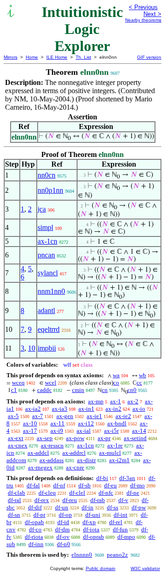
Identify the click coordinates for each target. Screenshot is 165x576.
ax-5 (13, 416)
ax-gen (64, 416)
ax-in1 (86, 408)
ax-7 (37, 416)
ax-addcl (38, 452)
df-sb (84, 485)
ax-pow (75, 438)
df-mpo (126, 536)
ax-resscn (52, 445)
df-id (63, 522)
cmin (78, 389)
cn (105, 389)
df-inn (36, 544)
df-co (35, 529)
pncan (46, 255)
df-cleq (47, 492)
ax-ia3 (59, 408)
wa (116, 375)
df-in (88, 507)
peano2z (117, 554)
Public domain (101, 568)
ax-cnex (18, 445)
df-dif (35, 507)
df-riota (34, 536)
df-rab (97, 500)
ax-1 (115, 401)
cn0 (132, 389)
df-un (61, 507)
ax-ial (84, 430)
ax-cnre (75, 467)
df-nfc (106, 492)
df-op (65, 514)
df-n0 (63, 544)
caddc (44, 389)
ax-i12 (86, 423)
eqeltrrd (49, 329)
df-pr (39, 514)
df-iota (91, 529)
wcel (50, 382)
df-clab (16, 492)
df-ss (112, 507)
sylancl (48, 273)
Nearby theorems (143, 19)
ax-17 (30, 430)
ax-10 (30, 423)
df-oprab (93, 536)
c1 (14, 389)
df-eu (110, 485)
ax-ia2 (33, 408)
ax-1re (115, 445)
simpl (45, 227)
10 (31, 348)
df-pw (139, 507)
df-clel (77, 492)
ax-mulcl (110, 452)
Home (32, 57)
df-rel (115, 522)
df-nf (59, 485)
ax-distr (86, 460)
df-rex (41, 500)
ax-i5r (111, 430)
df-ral (14, 500)
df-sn (14, 514)
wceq (18, 382)
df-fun (120, 529)
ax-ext (15, 438)
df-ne (132, 492)
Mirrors (10, 57)
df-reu (69, 500)
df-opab (34, 522)
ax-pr (104, 438)
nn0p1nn (50, 190)
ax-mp (96, 401)
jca (42, 209)
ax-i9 (56, 430)
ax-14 (139, 430)
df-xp (89, 522)
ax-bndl (116, 423)
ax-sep (45, 438)
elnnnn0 (82, 554)
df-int (120, 514)
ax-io (138, 408)
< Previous (143, 7)
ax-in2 (113, 408)
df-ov (63, 536)
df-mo (137, 485)
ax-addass (51, 460)
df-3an (127, 478)
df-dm (62, 529)
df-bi (102, 478)
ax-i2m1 (119, 460)
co (116, 382)
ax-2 (132, 401)
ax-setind (135, 438)
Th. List (83, 57)
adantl (46, 310)
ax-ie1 (94, 416)
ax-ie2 (123, 416)
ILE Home (56, 57)
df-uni (92, 514)
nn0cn (46, 175)
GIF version (149, 57)
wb (142, 375)
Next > (152, 14)
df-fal (33, 485)
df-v (123, 500)
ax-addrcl (74, 452)
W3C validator (145, 568)
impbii (47, 348)
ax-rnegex (40, 467)
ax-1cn (47, 241)
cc (139, 382)
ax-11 (57, 423)
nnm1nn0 (51, 291)
